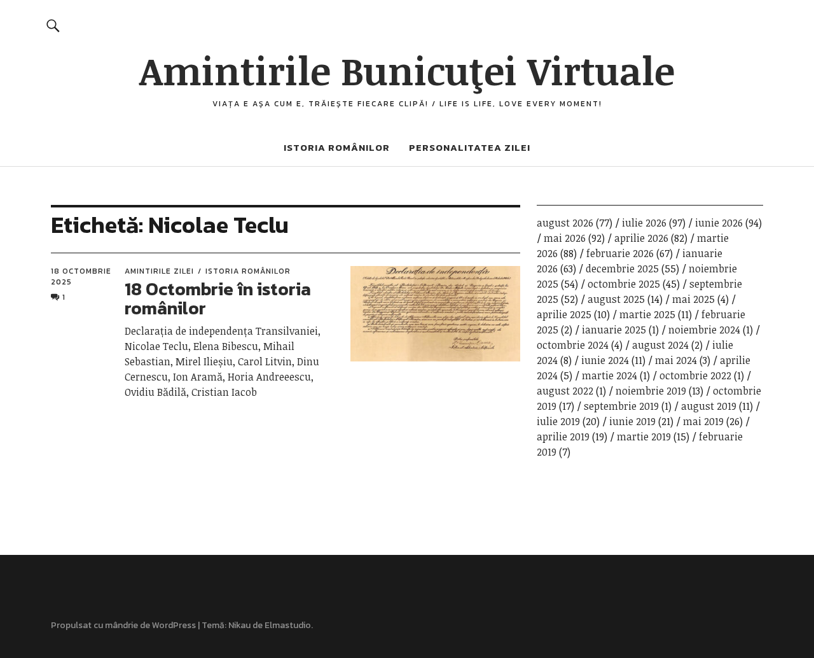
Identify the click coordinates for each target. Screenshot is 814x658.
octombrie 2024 (573, 345)
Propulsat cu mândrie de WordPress (123, 625)
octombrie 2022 (695, 375)
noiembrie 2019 (651, 391)
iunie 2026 (719, 223)
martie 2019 (644, 437)
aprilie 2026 (641, 238)
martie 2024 (609, 375)
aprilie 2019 (563, 437)
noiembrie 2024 (704, 330)
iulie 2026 (644, 223)
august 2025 (616, 299)
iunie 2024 (605, 360)
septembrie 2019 (621, 406)
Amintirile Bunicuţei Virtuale (407, 70)
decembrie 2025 (622, 269)
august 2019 (708, 406)
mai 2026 (565, 238)
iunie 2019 (632, 421)
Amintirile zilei (159, 271)
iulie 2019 (558, 421)
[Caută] (53, 25)
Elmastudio (288, 625)
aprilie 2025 (564, 314)
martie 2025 (647, 314)
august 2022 (565, 391)
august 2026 (565, 223)
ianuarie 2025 (614, 330)
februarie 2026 (620, 253)
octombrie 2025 (624, 284)
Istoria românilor (337, 147)
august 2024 (660, 345)
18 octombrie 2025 (81, 276)
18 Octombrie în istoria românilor (218, 299)
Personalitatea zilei (469, 147)
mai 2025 (693, 299)
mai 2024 (676, 360)
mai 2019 (703, 421)
